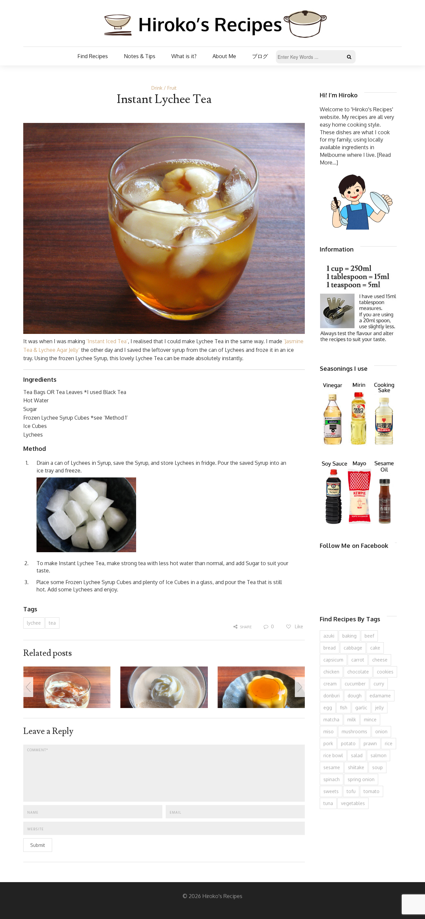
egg (327, 707)
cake (375, 648)
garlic (361, 707)
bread (329, 648)
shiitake (356, 767)
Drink (156, 88)
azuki (328, 636)
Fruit (172, 88)
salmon (378, 755)
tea (52, 623)
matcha (331, 719)
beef (369, 636)
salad (357, 755)
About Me (224, 56)
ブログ (260, 56)
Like (298, 626)
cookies (385, 671)
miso (328, 731)
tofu (351, 791)
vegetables (353, 803)
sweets (331, 791)
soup (377, 767)
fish (343, 707)
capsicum (333, 660)
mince (370, 719)
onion (381, 731)
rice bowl (333, 755)
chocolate (358, 671)
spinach (331, 779)
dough (355, 695)
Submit (37, 845)
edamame (380, 695)
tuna (328, 803)
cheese (379, 660)
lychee (34, 623)
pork (328, 743)
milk (351, 719)
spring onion (361, 779)
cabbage (353, 648)
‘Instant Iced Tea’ (107, 341)
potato (348, 743)
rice (388, 743)
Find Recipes (92, 56)
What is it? (184, 56)
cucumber (355, 683)
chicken (331, 671)
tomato (372, 791)
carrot (357, 660)
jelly (379, 707)
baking (349, 636)
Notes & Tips (139, 56)
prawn (370, 743)
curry (379, 683)
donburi (331, 695)
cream (330, 683)
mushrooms (354, 731)
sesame (331, 767)
